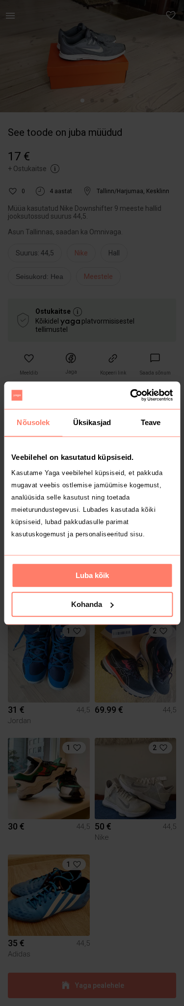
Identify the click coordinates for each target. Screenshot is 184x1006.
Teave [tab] (151, 422)
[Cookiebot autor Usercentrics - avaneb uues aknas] (131, 395)
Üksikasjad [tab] (92, 422)
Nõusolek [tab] (33, 422)
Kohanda (86, 604)
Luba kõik (92, 575)
